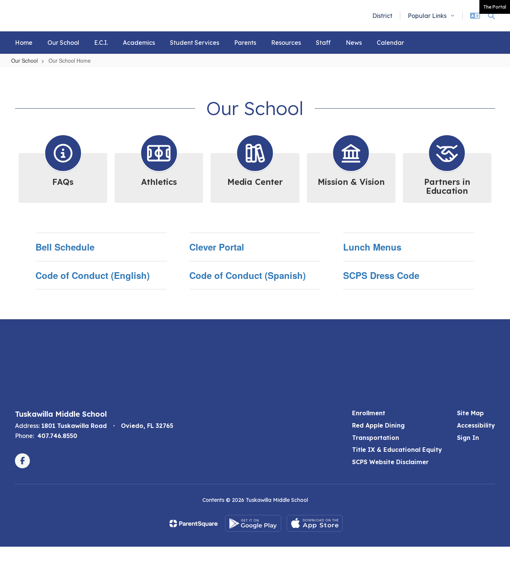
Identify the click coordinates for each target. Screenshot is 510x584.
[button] (431, 15)
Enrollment (368, 413)
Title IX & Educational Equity (397, 449)
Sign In (468, 437)
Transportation (375, 437)
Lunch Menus (372, 246)
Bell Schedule (64, 246)
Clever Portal (216, 246)
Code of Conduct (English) (92, 275)
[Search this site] (491, 15)
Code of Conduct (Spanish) (247, 275)
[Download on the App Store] (315, 523)
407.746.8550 (57, 435)
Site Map (470, 413)
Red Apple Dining (378, 425)
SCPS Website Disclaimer (390, 462)
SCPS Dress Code (381, 275)
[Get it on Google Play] (253, 523)
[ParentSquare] (194, 523)
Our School (24, 60)
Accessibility (476, 425)
